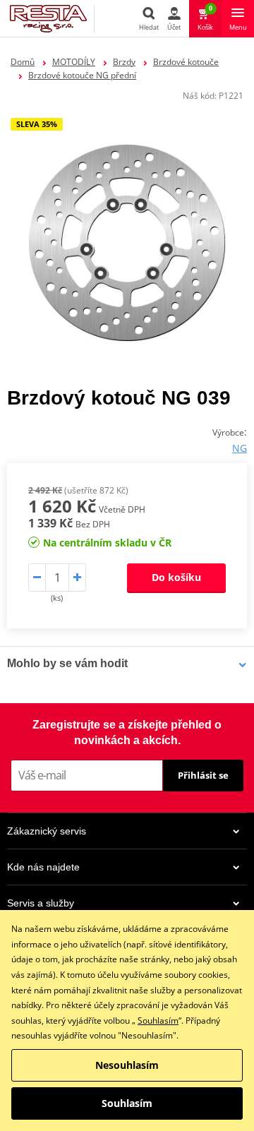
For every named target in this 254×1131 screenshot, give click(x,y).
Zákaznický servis (46, 831)
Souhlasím (158, 1021)
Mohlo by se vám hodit (67, 663)
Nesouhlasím (127, 1065)
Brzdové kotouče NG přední (82, 75)
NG (239, 448)
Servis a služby (40, 903)
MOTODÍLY (73, 62)
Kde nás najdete (43, 867)
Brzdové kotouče (186, 62)
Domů (23, 62)
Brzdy (124, 62)
